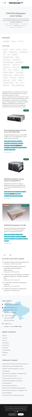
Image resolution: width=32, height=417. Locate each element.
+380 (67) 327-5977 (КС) (10, 307)
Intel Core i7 (6, 67)
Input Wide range (8, 62)
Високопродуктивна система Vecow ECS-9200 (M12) (15, 131)
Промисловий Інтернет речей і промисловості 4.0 (15, 364)
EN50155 (15, 54)
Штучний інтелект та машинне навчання (13, 395)
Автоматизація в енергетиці (9, 385)
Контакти (4, 338)
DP (4, 54)
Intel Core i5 (16, 64)
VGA (17, 82)
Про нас (4, 340)
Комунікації (5, 347)
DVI (9, 54)
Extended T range (8, 57)
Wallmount (6, 85)
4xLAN (24, 49)
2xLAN (11, 49)
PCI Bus (5, 77)
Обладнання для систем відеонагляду (12, 366)
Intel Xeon (25, 67)
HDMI (17, 57)
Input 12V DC (6, 59)
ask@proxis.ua (8, 323)
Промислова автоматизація (9, 376)
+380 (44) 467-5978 (9, 320)
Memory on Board (8, 72)
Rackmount (6, 80)
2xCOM (5, 49)
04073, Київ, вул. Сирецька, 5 (12, 304)
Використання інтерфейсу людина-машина (13, 388)
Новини (4, 355)
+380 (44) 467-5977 (10, 315)
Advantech (6, 41)
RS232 (14, 80)
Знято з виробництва (18, 85)
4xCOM (18, 49)
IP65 (10, 70)
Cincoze (21, 41)
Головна (6, 23)
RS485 (20, 80)
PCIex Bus (13, 77)
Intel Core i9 (16, 67)
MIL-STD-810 (19, 72)
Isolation (16, 70)
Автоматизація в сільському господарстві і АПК (14, 390)
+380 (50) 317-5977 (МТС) (10, 310)
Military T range (7, 75)
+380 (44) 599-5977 (9, 318)
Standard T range (8, 82)
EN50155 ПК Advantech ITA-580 (15, 225)
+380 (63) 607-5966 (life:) (10, 312)
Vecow (14, 41)
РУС (5, 255)
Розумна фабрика (7, 392)
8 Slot (5, 52)
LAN (22, 70)
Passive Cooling (19, 75)
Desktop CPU (13, 52)
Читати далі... (8, 152)
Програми (5, 352)
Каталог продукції (14, 23)
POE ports (21, 77)
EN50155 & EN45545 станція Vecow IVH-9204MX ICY (14, 180)
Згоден (21, 414)
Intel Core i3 (6, 64)
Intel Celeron (19, 62)
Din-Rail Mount (24, 52)
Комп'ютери (5, 343)
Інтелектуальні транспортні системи (12, 378)
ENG (10, 255)
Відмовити (12, 414)
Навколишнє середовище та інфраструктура (14, 373)
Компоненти (5, 345)
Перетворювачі (6, 350)
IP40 (4, 70)
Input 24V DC (16, 59)
